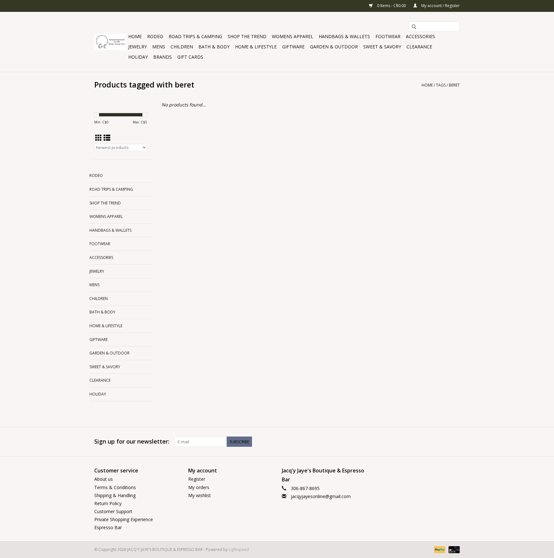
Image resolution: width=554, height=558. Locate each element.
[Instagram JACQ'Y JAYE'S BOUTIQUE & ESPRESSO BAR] (454, 442)
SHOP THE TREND (247, 36)
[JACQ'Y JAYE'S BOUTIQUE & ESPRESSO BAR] (110, 42)
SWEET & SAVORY (382, 47)
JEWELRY (137, 47)
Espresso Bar (108, 527)
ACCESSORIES (420, 36)
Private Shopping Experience (123, 519)
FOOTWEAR (387, 36)
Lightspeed (239, 549)
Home (135, 36)
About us (103, 479)
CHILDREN (182, 47)
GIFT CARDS (190, 57)
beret (454, 85)
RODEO (155, 36)
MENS (158, 47)
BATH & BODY (214, 47)
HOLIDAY (138, 57)
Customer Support (113, 511)
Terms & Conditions (115, 487)
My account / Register (440, 5)
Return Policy (108, 503)
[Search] (413, 26)
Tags (441, 85)
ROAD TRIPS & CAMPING (195, 36)
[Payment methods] (439, 549)
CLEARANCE (419, 47)
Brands (162, 57)
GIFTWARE (293, 47)
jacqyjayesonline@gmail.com (321, 496)
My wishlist (199, 495)
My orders (198, 487)
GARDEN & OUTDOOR (334, 47)
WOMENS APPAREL (292, 36)
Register (196, 479)
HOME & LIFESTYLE (256, 47)
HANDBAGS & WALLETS (344, 36)
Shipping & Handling (115, 495)
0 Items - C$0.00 (391, 5)
